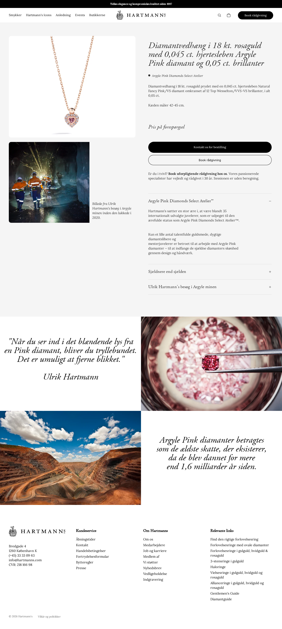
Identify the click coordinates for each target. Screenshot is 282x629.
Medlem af (151, 556)
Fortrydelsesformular (92, 556)
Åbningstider (86, 539)
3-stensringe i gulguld (227, 561)
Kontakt (82, 545)
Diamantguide (221, 599)
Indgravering (153, 579)
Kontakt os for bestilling (210, 147)
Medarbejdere (154, 545)
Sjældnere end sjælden (167, 272)
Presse (81, 568)
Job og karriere (155, 551)
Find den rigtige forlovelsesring (234, 539)
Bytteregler (84, 562)
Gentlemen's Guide (224, 593)
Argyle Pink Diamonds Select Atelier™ (180, 201)
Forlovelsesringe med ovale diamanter (239, 545)
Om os (148, 539)
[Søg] (219, 15)
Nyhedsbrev (152, 568)
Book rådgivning (256, 15)
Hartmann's (25, 616)
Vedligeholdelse (155, 574)
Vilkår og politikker (49, 616)
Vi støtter (150, 562)
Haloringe (218, 567)
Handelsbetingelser (91, 551)
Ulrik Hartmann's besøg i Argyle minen (182, 287)
